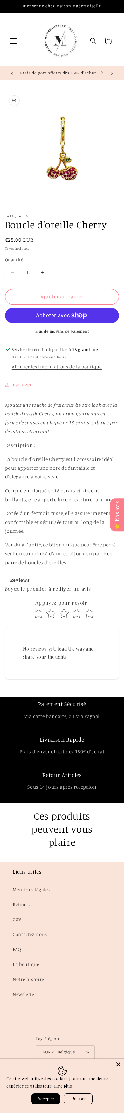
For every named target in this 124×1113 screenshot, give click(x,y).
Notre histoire (28, 979)
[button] (13, 40)
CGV (17, 919)
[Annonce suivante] (112, 73)
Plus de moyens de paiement (62, 331)
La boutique (26, 964)
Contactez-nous (30, 934)
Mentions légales (31, 889)
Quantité (14, 259)
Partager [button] (22, 384)
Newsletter (24, 994)
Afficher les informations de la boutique (57, 366)
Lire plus (63, 1085)
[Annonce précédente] (12, 73)
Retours (21, 904)
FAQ (17, 949)
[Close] (118, 1064)
